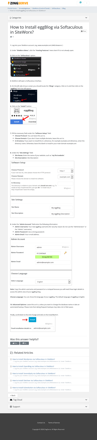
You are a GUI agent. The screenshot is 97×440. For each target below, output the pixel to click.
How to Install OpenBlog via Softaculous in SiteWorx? (42, 367)
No (25, 343)
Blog (63, 8)
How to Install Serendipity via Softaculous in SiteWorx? (42, 374)
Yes (15, 343)
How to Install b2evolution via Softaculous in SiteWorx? (42, 388)
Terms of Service (54, 423)
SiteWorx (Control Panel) (41, 8)
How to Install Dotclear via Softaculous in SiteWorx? (42, 381)
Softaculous (56, 8)
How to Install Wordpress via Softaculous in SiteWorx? (42, 360)
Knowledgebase (24, 8)
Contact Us (41, 423)
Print (84, 31)
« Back (12, 395)
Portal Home (12, 8)
